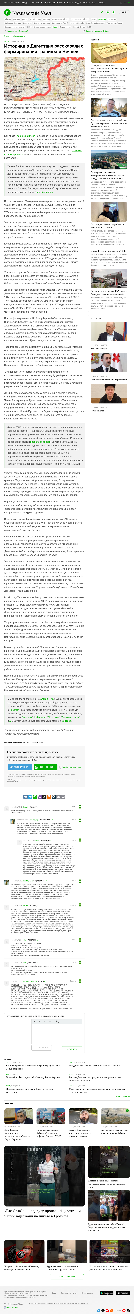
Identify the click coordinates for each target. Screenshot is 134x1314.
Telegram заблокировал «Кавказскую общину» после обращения (22, 1268)
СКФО (29, 27)
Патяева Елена (98, 410)
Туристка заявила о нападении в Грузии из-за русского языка (63, 1268)
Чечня (55, 27)
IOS (52, 698)
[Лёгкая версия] (121, 3)
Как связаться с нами (68, 1293)
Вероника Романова (30, 981)
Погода (101, 3)
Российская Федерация (95, 23)
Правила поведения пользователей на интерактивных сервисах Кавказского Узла (59, 1304)
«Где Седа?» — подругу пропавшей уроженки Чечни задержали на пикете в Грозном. (42, 1213)
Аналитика (35, 3)
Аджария (16, 19)
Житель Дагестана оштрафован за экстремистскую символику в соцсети (95, 1079)
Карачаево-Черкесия (42, 23)
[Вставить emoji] (56, 1021)
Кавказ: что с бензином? (17, 31)
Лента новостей (19, 36)
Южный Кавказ (79, 27)
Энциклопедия (50, 3)
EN (129, 3)
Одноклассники (70, 717)
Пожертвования (87, 1293)
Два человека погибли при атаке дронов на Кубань (114, 1131)
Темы (16, 3)
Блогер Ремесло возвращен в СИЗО (109, 250)
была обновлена (44, 192)
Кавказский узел (26, 135)
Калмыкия (27, 23)
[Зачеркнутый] (49, 1021)
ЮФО (89, 27)
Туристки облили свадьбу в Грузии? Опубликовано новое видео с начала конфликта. (106, 1227)
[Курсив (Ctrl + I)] (39, 1021)
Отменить (72, 1049)
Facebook (27, 717)
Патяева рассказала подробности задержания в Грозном (107, 226)
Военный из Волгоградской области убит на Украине (33, 1077)
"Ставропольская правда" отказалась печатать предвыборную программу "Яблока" (109, 68)
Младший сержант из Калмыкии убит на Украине (94, 1065)
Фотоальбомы (89, 3)
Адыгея (25, 19)
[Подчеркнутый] (44, 1021)
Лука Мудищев (34, 820)
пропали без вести (40, 441)
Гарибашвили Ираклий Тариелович (109, 379)
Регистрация (41, 1047)
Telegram (14, 709)
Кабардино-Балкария (13, 23)
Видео (78, 3)
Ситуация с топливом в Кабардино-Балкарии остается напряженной (109, 292)
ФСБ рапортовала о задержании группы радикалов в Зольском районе (33, 1067)
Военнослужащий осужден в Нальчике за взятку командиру (30, 1090)
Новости (8, 3)
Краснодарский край (60, 23)
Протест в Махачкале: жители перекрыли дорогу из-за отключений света (106, 1183)
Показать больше (67, 1277)
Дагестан (102, 19)
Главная (7, 36)
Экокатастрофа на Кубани (97, 31)
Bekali (25, 940)
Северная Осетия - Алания (15, 27)
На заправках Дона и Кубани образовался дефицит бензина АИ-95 (49, 1133)
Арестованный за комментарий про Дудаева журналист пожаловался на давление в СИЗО (109, 123)
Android (44, 698)
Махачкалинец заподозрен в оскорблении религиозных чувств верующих (97, 1090)
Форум (62, 3)
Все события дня (122, 1096)
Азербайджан (35, 19)
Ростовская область (114, 23)
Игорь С (25, 807)
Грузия (93, 19)
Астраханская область (60, 19)
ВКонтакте (53, 717)
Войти (124, 12)
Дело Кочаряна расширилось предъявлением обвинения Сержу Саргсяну (17, 1134)
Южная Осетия (65, 27)
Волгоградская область (80, 19)
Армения (46, 19)
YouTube (66, 720)
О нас (54, 1293)
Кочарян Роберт (99, 348)
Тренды (24, 3)
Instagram (39, 717)
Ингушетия (112, 19)
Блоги (70, 3)
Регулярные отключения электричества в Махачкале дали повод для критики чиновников (107, 175)
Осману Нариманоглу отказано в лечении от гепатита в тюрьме (80, 1133)
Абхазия (8, 19)
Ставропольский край (42, 27)
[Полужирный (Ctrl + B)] (34, 1021)
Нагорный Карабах (77, 23)
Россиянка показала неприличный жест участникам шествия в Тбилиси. (110, 1268)
